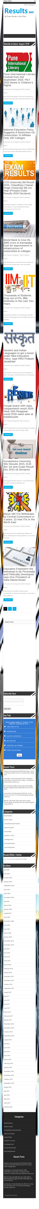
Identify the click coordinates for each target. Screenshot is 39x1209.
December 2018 (9, 945)
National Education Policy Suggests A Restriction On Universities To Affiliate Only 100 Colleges (19, 133)
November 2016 (9, 1028)
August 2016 (8, 1040)
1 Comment (26, 421)
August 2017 (8, 992)
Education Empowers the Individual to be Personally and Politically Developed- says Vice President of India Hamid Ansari (19, 574)
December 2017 (9, 976)
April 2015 (7, 1103)
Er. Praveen (8, 197)
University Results (9, 843)
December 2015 (9, 1071)
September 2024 (9, 886)
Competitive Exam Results (12, 824)
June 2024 (7, 889)
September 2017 (9, 988)
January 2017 (8, 1020)
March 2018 (7, 965)
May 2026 (7, 874)
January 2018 (8, 972)
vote (19, 755)
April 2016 (7, 1055)
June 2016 (7, 1048)
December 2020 (9, 921)
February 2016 (8, 1063)
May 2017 (7, 1004)
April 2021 (7, 917)
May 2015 (7, 1099)
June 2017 (7, 1000)
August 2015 (8, 1087)
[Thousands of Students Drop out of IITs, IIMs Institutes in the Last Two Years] (19, 292)
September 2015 (9, 1083)
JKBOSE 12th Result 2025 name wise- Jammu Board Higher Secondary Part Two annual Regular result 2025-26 (19, 802)
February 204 (8, 1107)
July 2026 (6, 870)
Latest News (7, 831)
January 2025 (8, 882)
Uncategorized (8, 839)
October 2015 (8, 1079)
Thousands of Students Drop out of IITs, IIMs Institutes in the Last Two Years (18, 299)
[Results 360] (19, 18)
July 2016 (6, 1044)
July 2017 (6, 996)
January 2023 (8, 909)
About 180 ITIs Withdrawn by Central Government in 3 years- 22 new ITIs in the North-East (19, 518)
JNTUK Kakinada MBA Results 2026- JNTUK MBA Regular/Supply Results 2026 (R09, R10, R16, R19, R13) (18, 787)
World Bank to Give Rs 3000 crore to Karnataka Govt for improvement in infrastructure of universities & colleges (17, 246)
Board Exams (8, 816)
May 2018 (7, 957)
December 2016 (9, 1024)
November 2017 (9, 980)
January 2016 (8, 1067)
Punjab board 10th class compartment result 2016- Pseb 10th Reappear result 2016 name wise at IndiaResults (18, 411)
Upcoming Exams (9, 847)
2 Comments (26, 197)
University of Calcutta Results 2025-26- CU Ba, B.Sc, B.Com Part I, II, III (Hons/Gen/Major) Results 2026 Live (19, 795)
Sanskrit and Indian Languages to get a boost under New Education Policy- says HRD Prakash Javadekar (18, 356)
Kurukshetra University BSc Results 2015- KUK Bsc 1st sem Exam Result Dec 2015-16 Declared (18, 465)
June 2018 (7, 953)
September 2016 (9, 1036)
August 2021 (8, 913)
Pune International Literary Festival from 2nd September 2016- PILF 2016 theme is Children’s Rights (19, 80)
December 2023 (9, 897)
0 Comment (27, 89)
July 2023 (6, 901)
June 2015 (7, 1095)
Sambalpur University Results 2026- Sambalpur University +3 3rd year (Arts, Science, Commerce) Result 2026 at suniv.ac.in (19, 780)
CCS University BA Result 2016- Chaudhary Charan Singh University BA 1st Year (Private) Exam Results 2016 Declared (18, 188)
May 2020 (7, 929)
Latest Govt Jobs (9, 828)
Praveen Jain (9, 89)
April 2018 (7, 961)
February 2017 (8, 1016)
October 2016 (8, 1032)
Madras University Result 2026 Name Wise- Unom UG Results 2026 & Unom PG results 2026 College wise (19, 773)
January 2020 (8, 937)
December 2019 (9, 941)
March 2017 (7, 1012)
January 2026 (8, 878)
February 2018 (8, 969)
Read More (8, 103)
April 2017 (7, 1008)
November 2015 (9, 1075)
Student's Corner (9, 835)
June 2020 (7, 925)
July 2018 (6, 949)
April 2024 (7, 893)
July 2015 (6, 1091)
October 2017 (8, 984)
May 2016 (7, 1052)
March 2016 (7, 1059)
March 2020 (7, 933)
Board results (8, 820)
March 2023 (7, 905)
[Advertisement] (19, 642)
